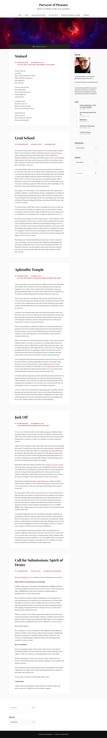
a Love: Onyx (23, 64)
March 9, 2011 (37, 276)
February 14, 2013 (38, 62)
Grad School (25, 137)
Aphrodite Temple (29, 269)
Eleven (35, 481)
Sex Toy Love (41, 425)
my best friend (30, 469)
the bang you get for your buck (54, 465)
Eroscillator (51, 451)
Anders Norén (64, 734)
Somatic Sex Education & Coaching (70, 15)
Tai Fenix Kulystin (22, 62)
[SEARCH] (95, 173)
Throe (16, 516)
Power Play (48, 571)
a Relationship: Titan (43, 64)
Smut (47, 425)
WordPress (49, 734)
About (26, 15)
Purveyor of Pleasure (53, 5)
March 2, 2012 (37, 144)
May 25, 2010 (37, 571)
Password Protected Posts (39, 15)
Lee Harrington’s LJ (23, 577)
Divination (86, 15)
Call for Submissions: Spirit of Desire (39, 562)
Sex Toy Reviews (53, 15)
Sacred (52, 64)
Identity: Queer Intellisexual (37, 278)
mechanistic (47, 432)
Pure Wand (41, 481)
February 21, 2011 (38, 423)
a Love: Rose (31, 64)
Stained (21, 56)
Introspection (50, 144)
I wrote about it (50, 366)
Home (20, 15)
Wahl (40, 455)
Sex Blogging (33, 425)
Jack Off (21, 417)
